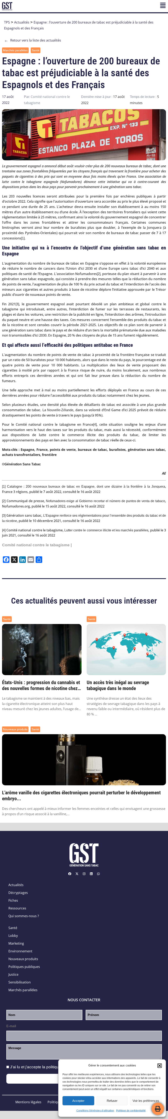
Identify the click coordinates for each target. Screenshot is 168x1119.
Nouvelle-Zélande (60, 410)
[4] (95, 424)
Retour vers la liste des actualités (32, 40)
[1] (23, 238)
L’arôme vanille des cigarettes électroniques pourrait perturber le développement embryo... (81, 795)
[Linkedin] (91, 874)
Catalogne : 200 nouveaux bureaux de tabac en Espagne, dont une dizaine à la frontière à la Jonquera (86, 486)
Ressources (17, 908)
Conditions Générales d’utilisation (95, 1110)
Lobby (13, 935)
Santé (35, 50)
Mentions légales (28, 1102)
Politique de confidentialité (131, 1110)
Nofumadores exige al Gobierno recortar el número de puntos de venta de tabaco (105, 501)
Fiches (13, 900)
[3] (17, 304)
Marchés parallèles (15, 50)
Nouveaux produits (15, 729)
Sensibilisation (19, 982)
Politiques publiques (24, 966)
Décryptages (18, 892)
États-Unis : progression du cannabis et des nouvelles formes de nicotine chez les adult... (41, 685)
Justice (13, 974)
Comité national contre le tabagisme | (37, 545)
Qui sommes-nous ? (23, 916)
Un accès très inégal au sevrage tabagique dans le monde (118, 685)
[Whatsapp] (98, 874)
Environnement (20, 951)
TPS (7, 22)
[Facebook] (70, 874)
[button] (160, 1066)
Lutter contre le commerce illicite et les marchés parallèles (106, 530)
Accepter (78, 1100)
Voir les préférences (146, 1100)
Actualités (21, 22)
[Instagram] (84, 874)
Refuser (112, 1100)
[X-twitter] (77, 874)
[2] (98, 274)
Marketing (16, 943)
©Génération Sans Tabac (21, 464)
